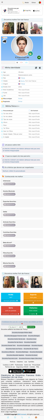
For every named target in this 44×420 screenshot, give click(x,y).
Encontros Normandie (36, 352)
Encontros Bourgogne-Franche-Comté (16, 335)
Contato (32, 367)
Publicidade (19, 365)
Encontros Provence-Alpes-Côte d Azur (30, 358)
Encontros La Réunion (8, 352)
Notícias (12, 362)
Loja (25, 362)
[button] (2, 2)
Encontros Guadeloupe (23, 345)
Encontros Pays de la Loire (9, 358)
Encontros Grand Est (30, 342)
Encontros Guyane (37, 345)
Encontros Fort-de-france (15, 342)
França (23, 78)
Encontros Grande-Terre (8, 345)
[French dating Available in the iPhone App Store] (15, 370)
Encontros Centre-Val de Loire (16, 339)
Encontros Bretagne (33, 335)
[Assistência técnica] (36, 418)
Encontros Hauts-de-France (14, 348)
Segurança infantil (22, 367)
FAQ (37, 367)
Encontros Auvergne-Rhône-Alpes (22, 332)
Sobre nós (27, 365)
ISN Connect (22, 414)
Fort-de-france (30, 81)
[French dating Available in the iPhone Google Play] (29, 370)
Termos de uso (10, 367)
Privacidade (36, 365)
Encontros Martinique (22, 352)
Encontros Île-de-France (31, 348)
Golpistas (20, 362)
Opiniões (31, 362)
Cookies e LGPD (8, 365)
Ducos (23, 81)
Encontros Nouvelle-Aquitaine (15, 355)
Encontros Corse (31, 339)
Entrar (34, 2)
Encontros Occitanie (31, 355)
